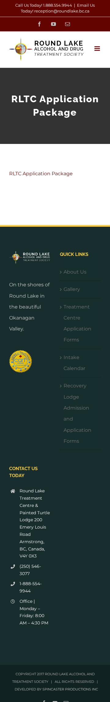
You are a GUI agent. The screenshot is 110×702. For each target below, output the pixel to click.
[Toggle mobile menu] (97, 48)
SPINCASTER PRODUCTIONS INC (70, 689)
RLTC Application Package (41, 173)
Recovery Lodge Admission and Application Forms (77, 413)
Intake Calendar (74, 362)
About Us (75, 272)
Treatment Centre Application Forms (77, 323)
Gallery (72, 289)
